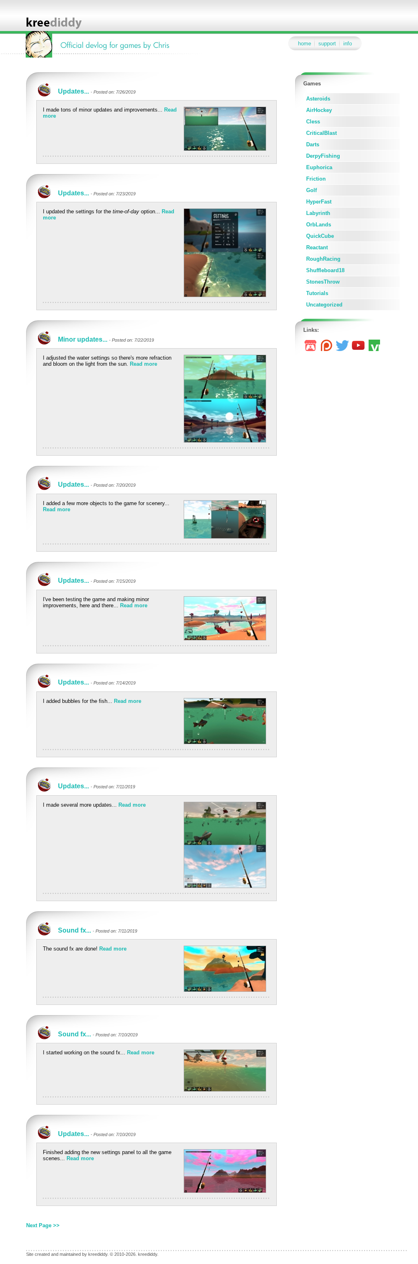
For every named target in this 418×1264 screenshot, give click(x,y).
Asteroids (318, 99)
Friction (316, 179)
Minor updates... (82, 339)
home (304, 43)
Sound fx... (74, 930)
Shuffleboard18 (325, 270)
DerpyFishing (323, 156)
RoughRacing (323, 259)
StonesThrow (323, 282)
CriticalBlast (321, 133)
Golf (311, 190)
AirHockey (319, 110)
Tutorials (317, 293)
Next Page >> (43, 1225)
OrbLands (318, 224)
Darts (312, 144)
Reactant (317, 247)
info (347, 43)
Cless (313, 122)
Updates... (73, 91)
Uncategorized (324, 305)
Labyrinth (318, 213)
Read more (143, 364)
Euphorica (319, 167)
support (327, 43)
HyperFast (318, 202)
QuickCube (320, 236)
